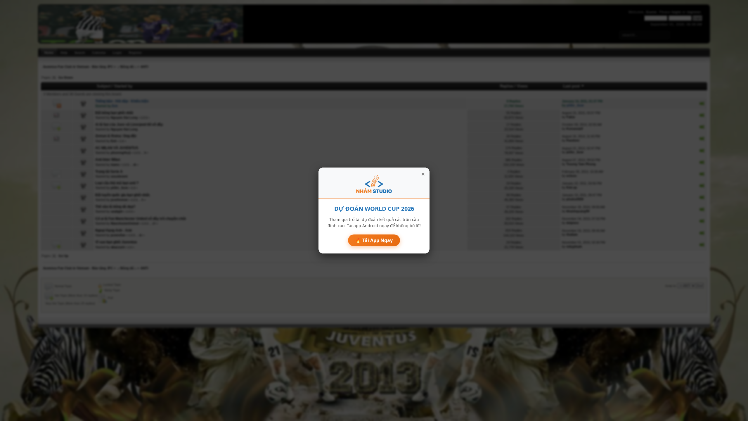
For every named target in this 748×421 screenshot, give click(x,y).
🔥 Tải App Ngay (374, 240)
